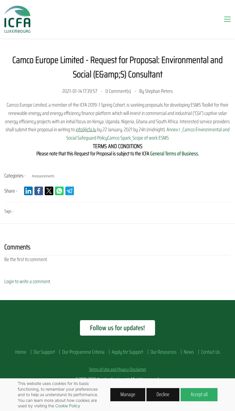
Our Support (44, 352)
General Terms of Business (174, 154)
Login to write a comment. (27, 281)
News (189, 352)
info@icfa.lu (86, 130)
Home (20, 352)
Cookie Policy (67, 405)
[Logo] (17, 19)
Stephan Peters (159, 91)
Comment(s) (118, 91)
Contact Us (210, 352)
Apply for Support (127, 352)
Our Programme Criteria (83, 352)
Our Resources (163, 352)
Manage (127, 394)
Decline (162, 394)
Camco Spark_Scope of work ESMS (138, 138)
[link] (28, 191)
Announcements (43, 176)
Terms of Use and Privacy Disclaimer (117, 369)
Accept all (199, 394)
